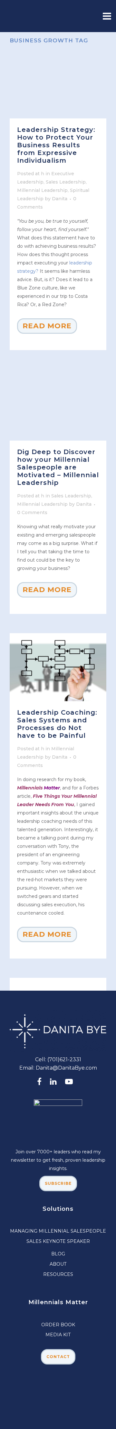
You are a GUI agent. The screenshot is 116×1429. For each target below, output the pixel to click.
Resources (58, 1274)
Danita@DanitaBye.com (66, 1068)
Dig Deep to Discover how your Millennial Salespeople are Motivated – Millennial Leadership (58, 467)
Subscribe (58, 1183)
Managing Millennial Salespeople (58, 1231)
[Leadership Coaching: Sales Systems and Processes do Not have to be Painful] (58, 667)
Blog (58, 1254)
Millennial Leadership (42, 190)
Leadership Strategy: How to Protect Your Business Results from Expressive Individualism (56, 145)
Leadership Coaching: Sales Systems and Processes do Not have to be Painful (57, 724)
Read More (47, 326)
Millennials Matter (58, 1302)
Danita (59, 199)
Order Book (58, 1325)
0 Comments (32, 512)
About (58, 1264)
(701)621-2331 (64, 1059)
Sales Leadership (66, 182)
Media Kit (58, 1335)
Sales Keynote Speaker (58, 1241)
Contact (58, 1356)
